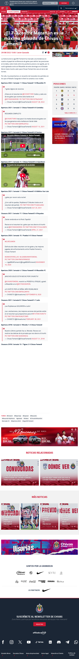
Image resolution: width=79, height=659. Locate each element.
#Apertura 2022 (16, 421)
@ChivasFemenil (12, 281)
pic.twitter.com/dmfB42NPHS (17, 291)
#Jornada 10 (5, 421)
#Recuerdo (33, 416)
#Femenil (9, 416)
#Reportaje (17, 416)
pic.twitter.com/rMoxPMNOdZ (17, 259)
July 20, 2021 (37, 207)
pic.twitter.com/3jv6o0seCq (16, 336)
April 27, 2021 (37, 230)
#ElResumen (10, 241)
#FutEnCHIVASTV (39, 313)
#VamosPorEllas (12, 256)
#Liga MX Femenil (28, 421)
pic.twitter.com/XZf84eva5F (31, 99)
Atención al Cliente (57, 653)
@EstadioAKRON (11, 99)
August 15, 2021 (38, 126)
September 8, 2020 (33, 294)
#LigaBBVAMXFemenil (28, 256)
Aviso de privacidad (32, 653)
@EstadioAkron (15, 227)
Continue (64, 3)
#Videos (26, 418)
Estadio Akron (5, 653)
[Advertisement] (25, 397)
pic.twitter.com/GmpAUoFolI (17, 123)
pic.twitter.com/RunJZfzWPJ (16, 316)
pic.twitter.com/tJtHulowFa (35, 227)
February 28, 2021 (33, 319)
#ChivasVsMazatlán (36, 418)
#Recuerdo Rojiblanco (8, 418)
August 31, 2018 (38, 338)
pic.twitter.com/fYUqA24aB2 (32, 205)
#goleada (19, 418)
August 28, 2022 (38, 102)
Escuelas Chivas (18, 653)
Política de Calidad (71, 654)
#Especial (25, 416)
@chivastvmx (28, 94)
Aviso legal (45, 653)
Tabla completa (69, 113)
